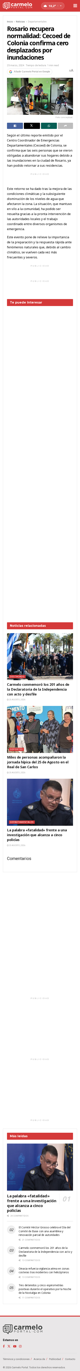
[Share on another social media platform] (65, 126)
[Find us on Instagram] (20, 1346)
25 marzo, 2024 (15, 65)
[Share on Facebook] (15, 126)
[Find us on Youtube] (14, 1346)
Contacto (70, 1359)
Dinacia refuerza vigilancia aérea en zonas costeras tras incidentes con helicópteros (44, 1270)
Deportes (16, 749)
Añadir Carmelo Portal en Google (32, 71)
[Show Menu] (75, 6)
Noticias (20, 21)
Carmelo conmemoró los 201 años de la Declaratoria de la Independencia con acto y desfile (38, 689)
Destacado (17, 676)
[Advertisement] (40, 461)
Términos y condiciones (16, 1359)
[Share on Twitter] (32, 126)
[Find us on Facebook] (4, 1346)
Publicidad (55, 1359)
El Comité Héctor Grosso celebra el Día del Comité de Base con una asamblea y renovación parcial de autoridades (44, 1231)
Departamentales (37, 21)
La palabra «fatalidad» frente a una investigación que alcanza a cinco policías (37, 835)
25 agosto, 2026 (17, 700)
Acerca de (39, 1359)
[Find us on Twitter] (8, 1346)
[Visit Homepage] (17, 5)
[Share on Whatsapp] (49, 126)
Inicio (10, 21)
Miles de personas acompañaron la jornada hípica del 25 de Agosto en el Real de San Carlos (38, 762)
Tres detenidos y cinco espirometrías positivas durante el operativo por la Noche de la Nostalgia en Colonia (45, 1289)
